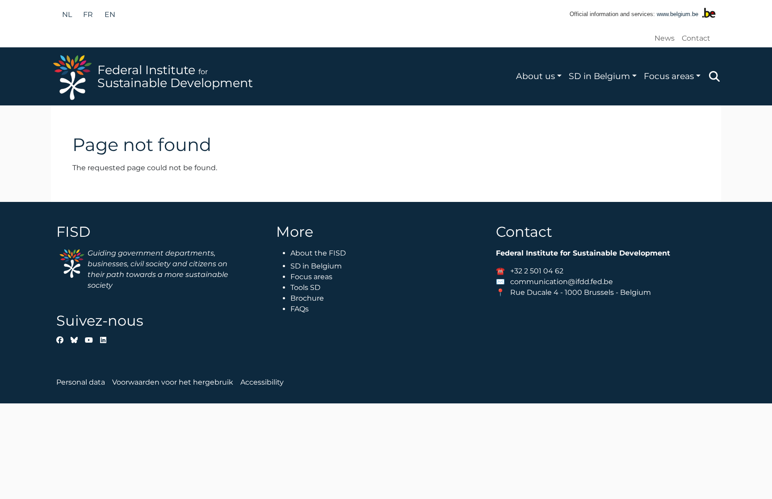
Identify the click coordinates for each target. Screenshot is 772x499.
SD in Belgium (599, 76)
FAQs (299, 309)
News (665, 38)
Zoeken (714, 76)
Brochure (307, 298)
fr (88, 14)
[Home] (74, 76)
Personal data (80, 382)
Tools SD (305, 287)
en (110, 14)
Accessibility (262, 382)
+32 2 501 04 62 (536, 271)
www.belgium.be (677, 14)
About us (535, 76)
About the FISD (318, 253)
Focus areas (669, 76)
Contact (696, 38)
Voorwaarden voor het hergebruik (172, 382)
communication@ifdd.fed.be (561, 281)
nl (67, 14)
